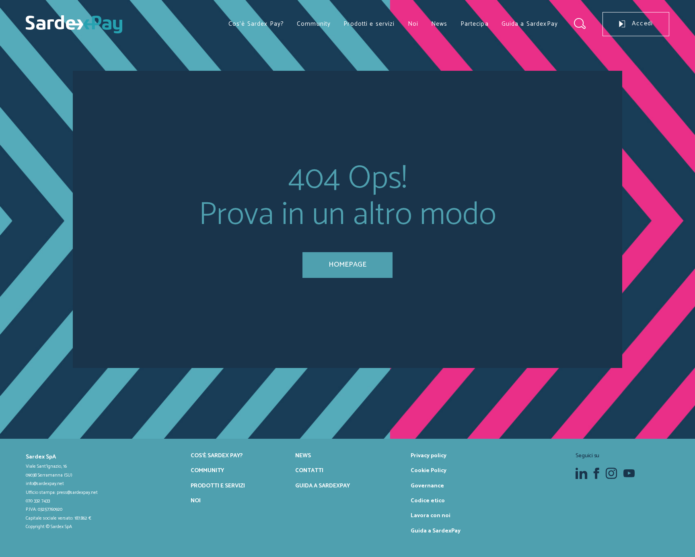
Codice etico (428, 501)
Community (314, 24)
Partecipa (475, 24)
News (439, 24)
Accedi (642, 23)
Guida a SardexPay (530, 24)
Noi (413, 24)
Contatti (309, 470)
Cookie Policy (428, 470)
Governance (427, 486)
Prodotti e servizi (369, 24)
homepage (347, 265)
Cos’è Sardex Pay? (256, 24)
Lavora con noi (430, 515)
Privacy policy (428, 455)
